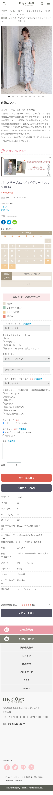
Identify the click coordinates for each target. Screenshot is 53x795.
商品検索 (26, 664)
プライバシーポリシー (12, 777)
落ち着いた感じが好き (15, 407)
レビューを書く (26, 613)
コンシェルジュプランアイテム (16, 335)
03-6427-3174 (17, 723)
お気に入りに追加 (26, 488)
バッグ (8, 338)
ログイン (26, 655)
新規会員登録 (26, 647)
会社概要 (19, 781)
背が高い (9, 400)
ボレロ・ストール (13, 345)
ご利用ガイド (26, 672)
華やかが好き (11, 410)
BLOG (26, 688)
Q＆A (26, 680)
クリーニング (8, 420)
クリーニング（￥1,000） (16, 423)
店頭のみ (12, 18)
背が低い (9, 403)
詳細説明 (27, 323)
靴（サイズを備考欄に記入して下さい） (23, 348)
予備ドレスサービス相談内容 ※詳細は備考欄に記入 (26, 390)
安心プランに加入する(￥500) (17, 432)
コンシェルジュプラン (12, 323)
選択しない (9, 435)
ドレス (12, 11)
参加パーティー (9, 354)
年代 (5, 365)
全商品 (4, 11)
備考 (4, 441)
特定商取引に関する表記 (33, 777)
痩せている (10, 397)
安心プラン (7, 429)
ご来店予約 (26, 629)
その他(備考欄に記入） (15, 414)
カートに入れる (26, 478)
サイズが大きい (12, 393)
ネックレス (10, 342)
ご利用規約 (8, 781)
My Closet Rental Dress (26, 4)
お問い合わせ (26, 638)
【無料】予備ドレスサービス (15, 379)
